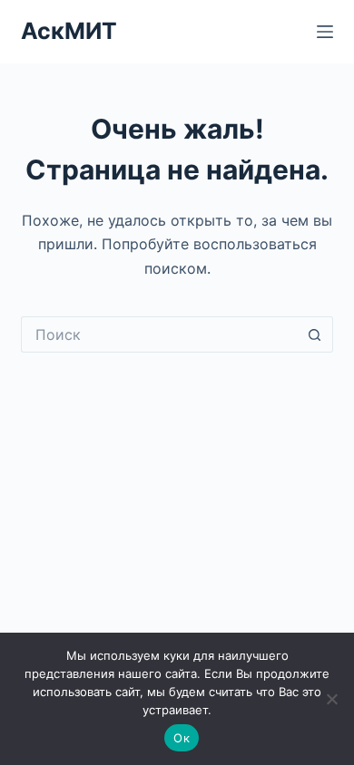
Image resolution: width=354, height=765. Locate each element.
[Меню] (325, 32)
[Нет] (331, 699)
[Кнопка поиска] (315, 334)
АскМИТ (69, 30)
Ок (181, 738)
